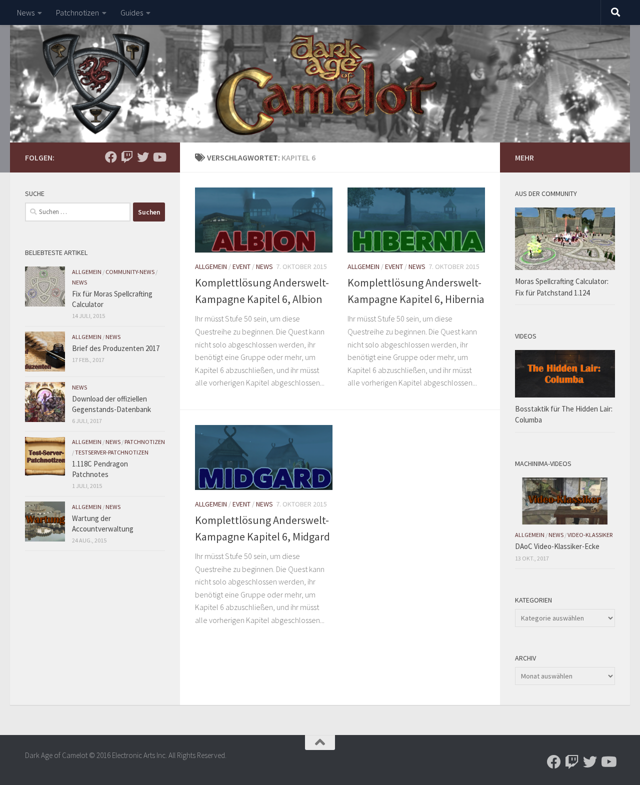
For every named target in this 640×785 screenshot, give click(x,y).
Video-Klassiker (590, 534)
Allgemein (211, 266)
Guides (131, 13)
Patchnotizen (77, 13)
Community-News (130, 272)
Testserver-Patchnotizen (111, 452)
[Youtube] (159, 157)
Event (241, 266)
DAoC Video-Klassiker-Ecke (557, 546)
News (25, 13)
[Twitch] (127, 157)
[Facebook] (111, 157)
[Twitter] (143, 157)
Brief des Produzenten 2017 (116, 348)
